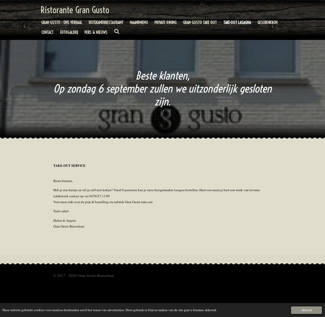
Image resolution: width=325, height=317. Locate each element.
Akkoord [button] (306, 310)
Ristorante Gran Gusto (75, 10)
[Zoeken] (117, 31)
